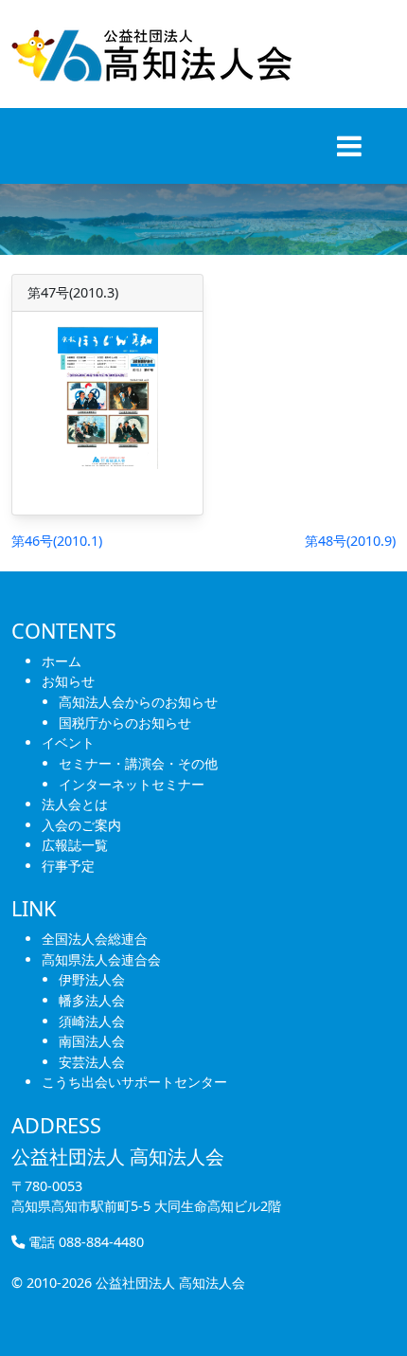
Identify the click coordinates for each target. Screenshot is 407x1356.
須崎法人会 (92, 1021)
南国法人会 (92, 1041)
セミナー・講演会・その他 (138, 763)
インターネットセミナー (131, 784)
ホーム (61, 661)
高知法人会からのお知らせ (138, 702)
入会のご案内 (81, 825)
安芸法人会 (92, 1062)
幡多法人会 (92, 1000)
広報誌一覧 (75, 845)
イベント (68, 742)
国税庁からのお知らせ (125, 723)
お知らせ (68, 681)
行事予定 (68, 866)
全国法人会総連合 (95, 939)
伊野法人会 (92, 979)
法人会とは (75, 804)
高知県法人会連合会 (101, 959)
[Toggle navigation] (349, 146)
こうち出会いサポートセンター (134, 1082)
